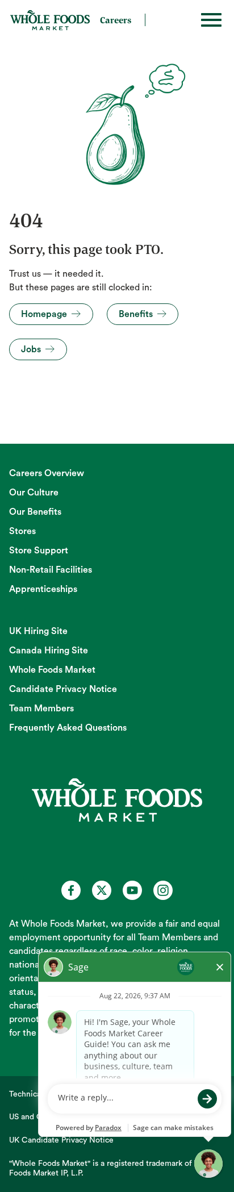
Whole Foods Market (52, 669)
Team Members (41, 708)
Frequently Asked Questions (68, 727)
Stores (22, 531)
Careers (115, 20)
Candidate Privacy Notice (63, 689)
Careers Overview (46, 473)
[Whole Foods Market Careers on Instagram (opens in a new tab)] (163, 890)
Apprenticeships (43, 589)
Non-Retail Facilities (50, 569)
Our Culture (33, 492)
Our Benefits (35, 511)
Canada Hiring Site (48, 650)
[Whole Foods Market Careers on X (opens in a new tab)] (101, 890)
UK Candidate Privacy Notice (61, 1140)
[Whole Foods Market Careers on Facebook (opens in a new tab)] (71, 890)
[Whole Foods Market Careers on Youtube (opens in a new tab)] (132, 890)
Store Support (38, 550)
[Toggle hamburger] (211, 20)
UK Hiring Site (38, 631)
